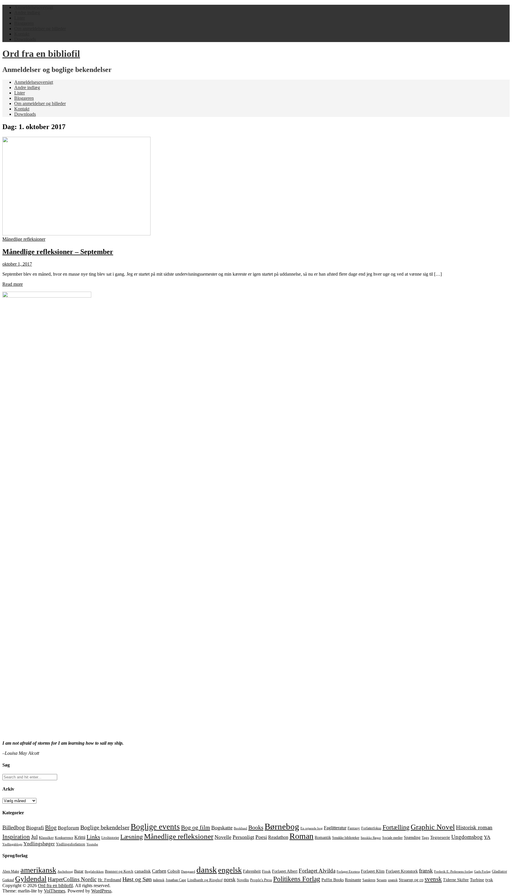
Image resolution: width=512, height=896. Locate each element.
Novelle (223, 837)
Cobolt (173, 870)
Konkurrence (64, 838)
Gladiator (499, 871)
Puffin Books (332, 880)
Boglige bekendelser (104, 827)
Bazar (79, 871)
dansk (206, 869)
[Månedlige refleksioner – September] (76, 233)
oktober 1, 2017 (17, 263)
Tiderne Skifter (456, 880)
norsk (230, 879)
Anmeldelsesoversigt (33, 7)
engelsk (230, 870)
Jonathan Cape (176, 880)
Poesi (261, 837)
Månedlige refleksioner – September (57, 252)
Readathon (278, 837)
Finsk (266, 871)
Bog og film (195, 827)
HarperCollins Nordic (72, 879)
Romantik (323, 837)
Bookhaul (240, 828)
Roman (301, 836)
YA (487, 837)
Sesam (382, 880)
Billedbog (13, 827)
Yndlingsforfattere (70, 844)
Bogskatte (222, 828)
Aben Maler (10, 871)
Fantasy (354, 828)
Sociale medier (392, 838)
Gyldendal (31, 879)
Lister (19, 17)
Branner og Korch (119, 871)
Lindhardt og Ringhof (205, 880)
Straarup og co (411, 879)
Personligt (243, 837)
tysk (489, 879)
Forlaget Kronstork (402, 871)
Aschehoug (65, 871)
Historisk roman (474, 827)
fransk (426, 871)
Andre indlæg (27, 12)
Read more (12, 284)
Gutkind (8, 880)
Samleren (368, 880)
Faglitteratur (335, 827)
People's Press (261, 880)
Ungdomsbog (467, 837)
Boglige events (155, 826)
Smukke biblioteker (345, 838)
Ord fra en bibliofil (41, 53)
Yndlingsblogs (12, 844)
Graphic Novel (433, 827)
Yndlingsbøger (39, 844)
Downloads (25, 39)
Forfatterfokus (371, 828)
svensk (433, 879)
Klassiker (46, 837)
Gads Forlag (482, 871)
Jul (34, 837)
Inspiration (16, 837)
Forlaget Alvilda (317, 871)
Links (93, 837)
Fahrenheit (252, 871)
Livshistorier (110, 838)
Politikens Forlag (296, 879)
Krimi (79, 837)
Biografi (35, 828)
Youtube (92, 844)
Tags (425, 837)
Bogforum (68, 828)
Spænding (412, 837)
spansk (393, 880)
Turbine (477, 879)
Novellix (243, 880)
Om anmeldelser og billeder (40, 28)
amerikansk (38, 870)
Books (255, 827)
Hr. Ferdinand (109, 880)
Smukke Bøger (371, 837)
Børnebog (282, 826)
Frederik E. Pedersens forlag (453, 871)
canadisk (143, 871)
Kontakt (21, 33)
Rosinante (353, 879)
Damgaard (188, 871)
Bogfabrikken (94, 871)
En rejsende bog (311, 828)
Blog (51, 827)
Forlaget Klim (373, 871)
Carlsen (159, 871)
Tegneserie (440, 837)
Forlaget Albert (284, 871)
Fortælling (396, 827)
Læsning (131, 836)
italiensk (158, 880)
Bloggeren (24, 23)
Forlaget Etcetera (348, 871)
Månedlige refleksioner (23, 239)
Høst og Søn (137, 879)
